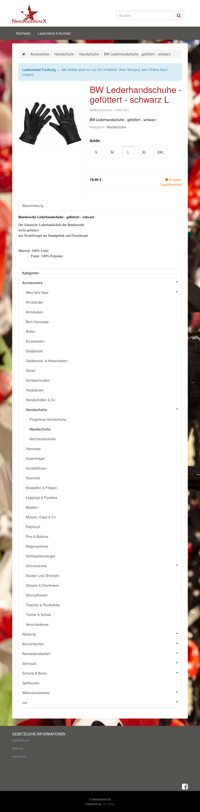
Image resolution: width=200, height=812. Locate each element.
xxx (24, 702)
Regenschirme (37, 546)
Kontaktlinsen (36, 468)
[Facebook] (185, 786)
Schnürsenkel (36, 565)
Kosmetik (33, 477)
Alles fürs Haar (37, 292)
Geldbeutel (34, 351)
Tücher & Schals (38, 614)
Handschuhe (116, 126)
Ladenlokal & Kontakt (54, 33)
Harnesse (33, 448)
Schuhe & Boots (34, 673)
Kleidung (29, 634)
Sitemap (17, 748)
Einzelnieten (35, 341)
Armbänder (34, 302)
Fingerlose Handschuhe (48, 419)
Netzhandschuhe (43, 438)
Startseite (23, 33)
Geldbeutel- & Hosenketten (47, 360)
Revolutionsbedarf (36, 653)
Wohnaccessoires (36, 692)
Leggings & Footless (41, 497)
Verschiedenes (37, 624)
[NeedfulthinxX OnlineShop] (39, 14)
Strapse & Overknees (42, 585)
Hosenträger (35, 458)
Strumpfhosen (37, 595)
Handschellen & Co (40, 399)
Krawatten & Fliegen (41, 487)
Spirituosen (31, 682)
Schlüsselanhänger (40, 556)
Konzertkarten (33, 643)
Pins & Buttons (37, 536)
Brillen (30, 331)
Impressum (19, 756)
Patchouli (33, 526)
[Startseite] (23, 53)
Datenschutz (20, 740)
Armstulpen (34, 311)
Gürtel (30, 370)
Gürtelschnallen (38, 380)
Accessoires (32, 282)
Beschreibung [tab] (32, 205)
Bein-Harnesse (37, 321)
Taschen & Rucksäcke (43, 604)
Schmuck (29, 663)
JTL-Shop (108, 804)
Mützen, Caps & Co (41, 516)
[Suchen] (179, 15)
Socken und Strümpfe (42, 575)
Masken (32, 507)
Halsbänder (35, 390)
